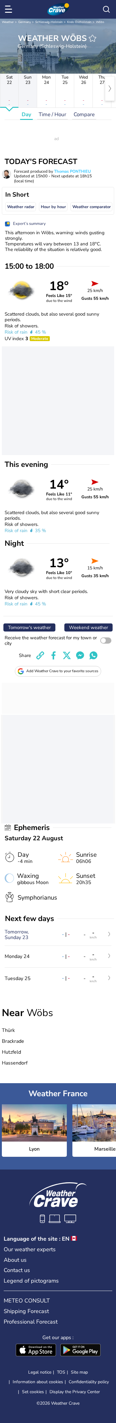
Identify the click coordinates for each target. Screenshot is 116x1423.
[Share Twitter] (67, 655)
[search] (106, 9)
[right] (110, 88)
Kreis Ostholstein (79, 22)
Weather (8, 22)
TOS (61, 1372)
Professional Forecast (31, 1321)
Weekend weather (88, 627)
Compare (84, 114)
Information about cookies (38, 1382)
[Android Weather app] (80, 1350)
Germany (24, 22)
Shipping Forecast (26, 1311)
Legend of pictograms (31, 1280)
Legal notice (39, 1372)
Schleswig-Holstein (49, 22)
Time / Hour (52, 114)
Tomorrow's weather (29, 627)
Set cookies (33, 1391)
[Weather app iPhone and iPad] (36, 1350)
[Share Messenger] (80, 655)
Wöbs (100, 22)
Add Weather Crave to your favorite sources (62, 670)
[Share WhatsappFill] (93, 655)
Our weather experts (30, 1249)
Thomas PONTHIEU (72, 171)
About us (15, 1260)
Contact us (17, 1270)
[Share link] (40, 655)
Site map (79, 1372)
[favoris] (92, 38)
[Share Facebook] (53, 655)
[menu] (10, 9)
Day (26, 114)
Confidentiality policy (89, 1382)
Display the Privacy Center (74, 1391)
